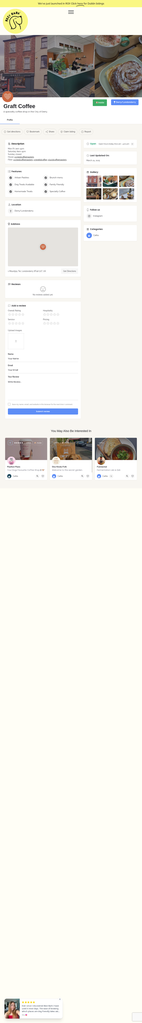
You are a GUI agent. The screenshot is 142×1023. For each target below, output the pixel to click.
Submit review (43, 411)
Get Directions (69, 271)
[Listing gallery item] (93, 181)
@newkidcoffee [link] (40, 160)
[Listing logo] (7, 96)
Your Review (13, 377)
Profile (10, 120)
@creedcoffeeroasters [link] (24, 157)
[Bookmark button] (43, 476)
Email (10, 365)
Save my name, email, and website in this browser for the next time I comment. (42, 404)
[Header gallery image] (23, 66)
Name (10, 354)
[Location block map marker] (43, 247)
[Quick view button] (37, 476)
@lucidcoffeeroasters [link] (57, 160)
